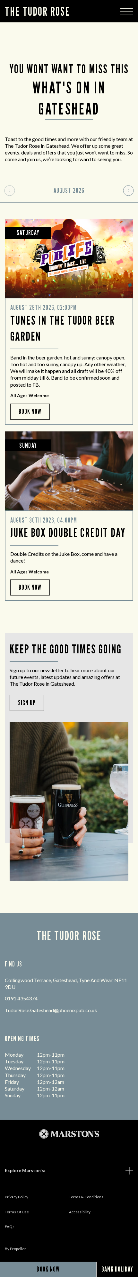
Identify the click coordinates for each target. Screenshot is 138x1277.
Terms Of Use (17, 1212)
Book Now (30, 411)
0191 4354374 (21, 998)
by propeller (15, 1248)
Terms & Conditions (86, 1196)
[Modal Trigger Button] (126, 11)
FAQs (9, 1226)
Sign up (27, 703)
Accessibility (80, 1212)
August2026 (69, 190)
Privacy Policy (16, 1196)
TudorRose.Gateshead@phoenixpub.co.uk (51, 1010)
